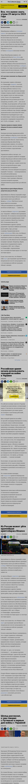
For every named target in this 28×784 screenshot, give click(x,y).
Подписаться (14, 396)
